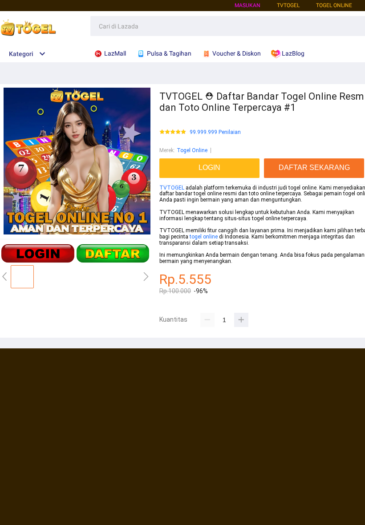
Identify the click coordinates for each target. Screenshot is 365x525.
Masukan (247, 5)
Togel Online (192, 150)
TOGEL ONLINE (334, 5)
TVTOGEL (171, 188)
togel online (204, 237)
